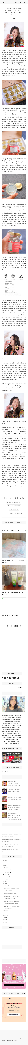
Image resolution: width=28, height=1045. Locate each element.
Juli (5, 879)
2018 (4, 913)
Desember (7, 870)
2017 (4, 915)
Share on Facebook (14, 502)
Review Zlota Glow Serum (10, 893)
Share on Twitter (15, 505)
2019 (4, 910)
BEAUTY (12, 513)
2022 (4, 863)
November (7, 872)
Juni (6, 881)
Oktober (7, 874)
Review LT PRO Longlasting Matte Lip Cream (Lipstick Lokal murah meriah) (15, 807)
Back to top (21, 1043)
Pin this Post (15, 509)
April (6, 883)
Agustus (7, 876)
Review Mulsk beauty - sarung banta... (13, 561)
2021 (4, 865)
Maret (6, 885)
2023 (4, 860)
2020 (4, 867)
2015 (4, 919)
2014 (4, 922)
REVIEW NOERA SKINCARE (10, 615)
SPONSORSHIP (18, 513)
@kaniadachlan (5, 771)
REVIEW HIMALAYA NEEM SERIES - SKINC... (13, 593)
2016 (4, 917)
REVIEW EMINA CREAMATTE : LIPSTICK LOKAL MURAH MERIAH (14, 783)
